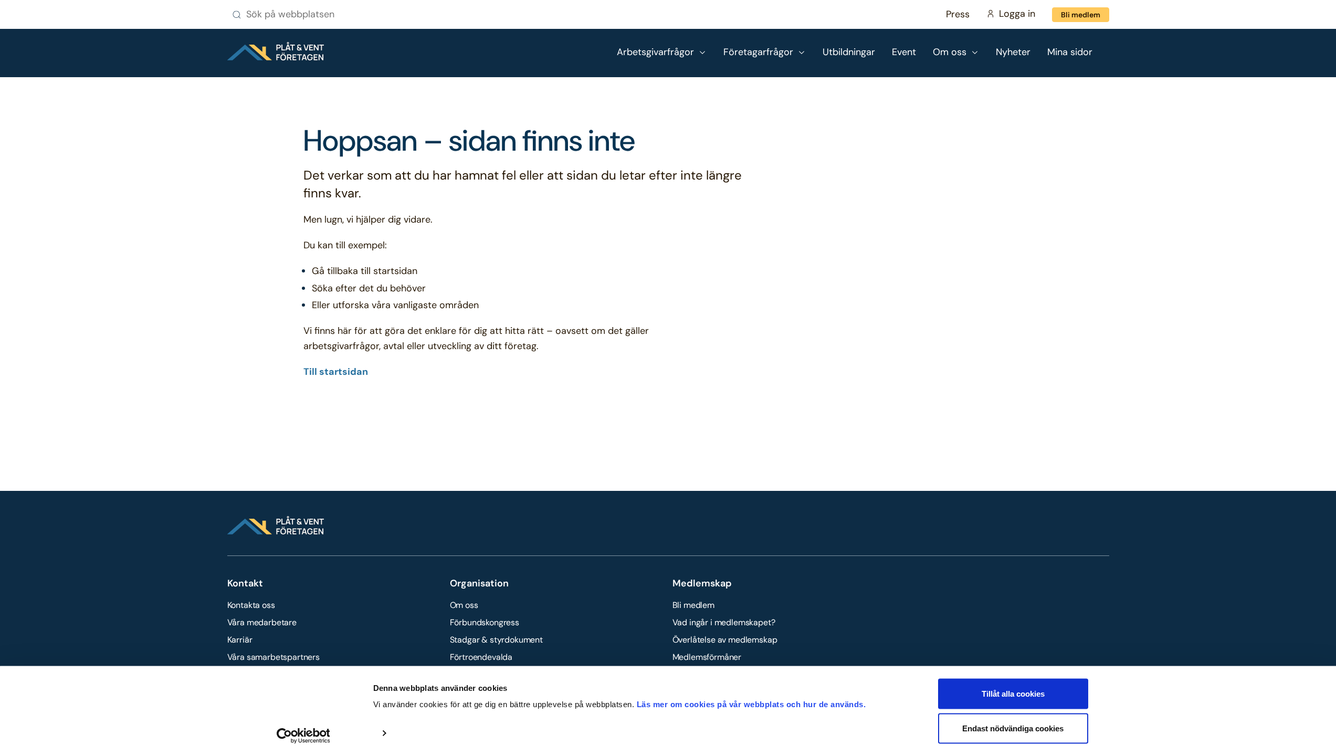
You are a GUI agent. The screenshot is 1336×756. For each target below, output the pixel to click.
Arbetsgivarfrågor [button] (655, 52)
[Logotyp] (275, 51)
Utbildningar (849, 52)
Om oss (464, 605)
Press (958, 14)
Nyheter (1013, 52)
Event (904, 52)
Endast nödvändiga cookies (1013, 727)
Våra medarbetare (262, 622)
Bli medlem (1080, 14)
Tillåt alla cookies (1013, 693)
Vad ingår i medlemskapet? (723, 622)
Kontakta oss (251, 605)
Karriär (240, 639)
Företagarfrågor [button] (758, 52)
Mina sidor (1069, 52)
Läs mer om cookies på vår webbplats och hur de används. (751, 704)
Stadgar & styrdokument (496, 639)
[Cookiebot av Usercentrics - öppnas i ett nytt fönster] (303, 735)
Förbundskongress (484, 622)
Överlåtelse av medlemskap (724, 639)
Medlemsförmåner (707, 657)
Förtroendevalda (481, 657)
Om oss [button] (949, 52)
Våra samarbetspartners (273, 657)
